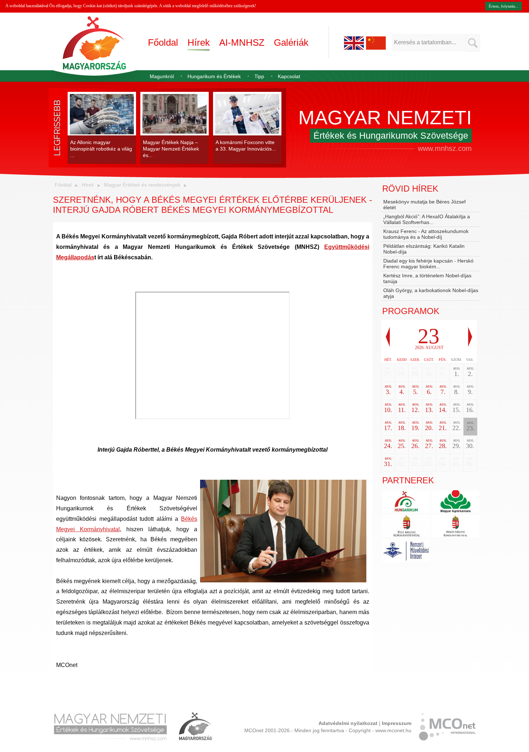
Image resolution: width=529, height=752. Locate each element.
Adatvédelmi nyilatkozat (347, 723)
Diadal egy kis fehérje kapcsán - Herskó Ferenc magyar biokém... (428, 263)
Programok (410, 311)
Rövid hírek (410, 188)
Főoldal (163, 42)
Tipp (259, 76)
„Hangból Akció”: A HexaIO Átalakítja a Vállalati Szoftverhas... (426, 219)
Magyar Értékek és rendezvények (142, 185)
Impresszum (396, 723)
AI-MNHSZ (241, 42)
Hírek (198, 42)
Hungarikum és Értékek (214, 76)
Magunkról (162, 76)
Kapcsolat (289, 76)
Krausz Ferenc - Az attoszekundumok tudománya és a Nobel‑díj (426, 234)
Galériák (291, 42)
